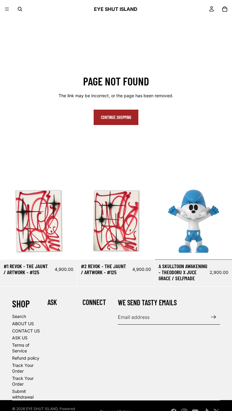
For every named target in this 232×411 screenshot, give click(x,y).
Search (19, 316)
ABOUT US (23, 323)
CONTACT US (26, 330)
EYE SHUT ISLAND (42, 408)
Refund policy (25, 358)
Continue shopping (116, 117)
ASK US (19, 337)
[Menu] (7, 9)
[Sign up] (213, 317)
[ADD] (68, 250)
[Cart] (224, 9)
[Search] (20, 9)
